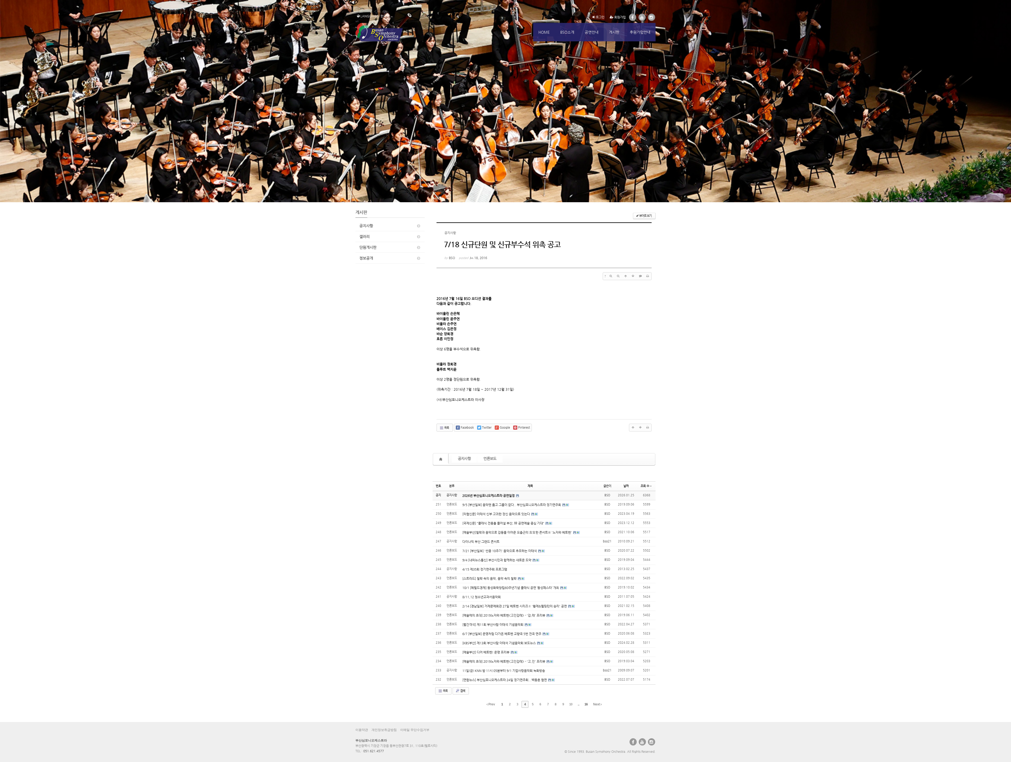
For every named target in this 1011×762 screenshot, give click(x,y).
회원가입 (619, 17)
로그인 (599, 17)
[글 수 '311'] (441, 459)
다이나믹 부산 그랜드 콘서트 (480, 541)
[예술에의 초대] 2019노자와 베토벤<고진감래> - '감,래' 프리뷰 (504, 615)
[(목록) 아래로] (633, 276)
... (578, 704)
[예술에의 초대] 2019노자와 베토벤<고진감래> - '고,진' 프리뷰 (504, 661)
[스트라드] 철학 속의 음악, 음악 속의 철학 (489, 578)
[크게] (610, 276)
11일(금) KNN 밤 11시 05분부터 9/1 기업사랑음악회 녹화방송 (503, 670)
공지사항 (366, 226)
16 (586, 704)
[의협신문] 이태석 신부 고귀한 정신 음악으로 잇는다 (496, 514)
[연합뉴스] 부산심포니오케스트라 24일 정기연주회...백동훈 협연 (505, 680)
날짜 (626, 486)
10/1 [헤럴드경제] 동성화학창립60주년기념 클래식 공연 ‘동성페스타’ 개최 (511, 588)
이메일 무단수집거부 (414, 730)
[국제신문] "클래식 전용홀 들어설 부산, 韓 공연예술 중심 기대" (503, 523)
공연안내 (591, 32)
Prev (491, 704)
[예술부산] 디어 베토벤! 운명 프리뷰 (486, 652)
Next (597, 704)
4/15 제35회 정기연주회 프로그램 (484, 569)
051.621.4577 (373, 751)
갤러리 (364, 236)
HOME (544, 32)
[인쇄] (647, 276)
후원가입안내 (640, 32)
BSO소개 (567, 32)
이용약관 (361, 730)
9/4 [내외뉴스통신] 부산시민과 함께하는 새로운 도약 (497, 560)
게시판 (614, 32)
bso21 (607, 541)
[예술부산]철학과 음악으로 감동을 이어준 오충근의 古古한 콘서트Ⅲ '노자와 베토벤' (517, 532)
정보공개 (366, 258)
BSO (607, 495)
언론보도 (489, 458)
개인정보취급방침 (384, 730)
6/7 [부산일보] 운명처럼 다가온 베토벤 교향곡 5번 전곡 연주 (502, 634)
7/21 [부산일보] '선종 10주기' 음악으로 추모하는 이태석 (500, 551)
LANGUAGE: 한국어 (374, 16)
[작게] (618, 276)
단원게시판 (367, 247)
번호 (438, 486)
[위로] (625, 276)
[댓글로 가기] (640, 276)
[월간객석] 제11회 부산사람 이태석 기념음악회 (493, 624)
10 (570, 704)
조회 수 (645, 486)
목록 (446, 427)
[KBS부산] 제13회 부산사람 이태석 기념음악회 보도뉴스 (499, 643)
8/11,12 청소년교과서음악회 (481, 597)
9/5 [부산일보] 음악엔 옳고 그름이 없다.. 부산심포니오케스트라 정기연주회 (512, 505)
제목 (530, 486)
